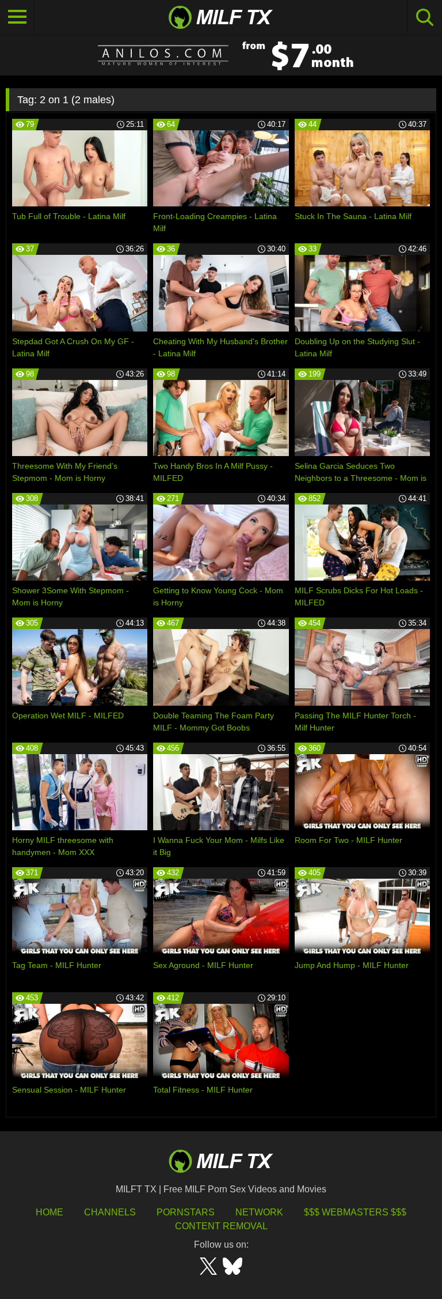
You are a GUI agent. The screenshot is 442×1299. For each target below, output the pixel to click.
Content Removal (221, 1226)
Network (259, 1212)
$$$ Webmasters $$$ (355, 1212)
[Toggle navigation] (17, 17)
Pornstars (186, 1212)
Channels (110, 1212)
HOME (49, 1212)
